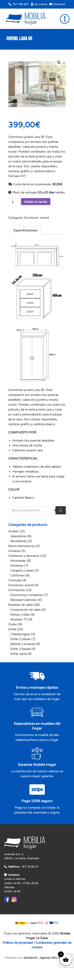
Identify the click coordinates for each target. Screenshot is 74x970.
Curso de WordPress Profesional (37, 967)
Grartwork (30, 957)
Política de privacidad (18, 942)
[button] (59, 62)
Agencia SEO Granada (54, 957)
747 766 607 (20, 4)
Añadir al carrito (35, 201)
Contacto (58, 4)
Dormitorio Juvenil (36, 218)
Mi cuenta (40, 4)
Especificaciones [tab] (25, 230)
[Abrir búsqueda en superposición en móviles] (37, 510)
